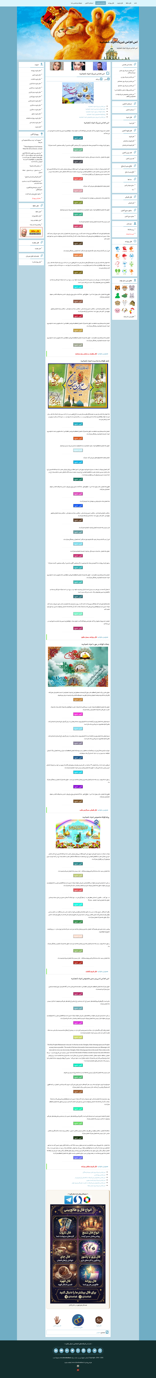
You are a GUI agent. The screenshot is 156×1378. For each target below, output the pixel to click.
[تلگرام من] (94, 1350)
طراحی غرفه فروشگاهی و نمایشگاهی (34, 188)
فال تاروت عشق (36, 113)
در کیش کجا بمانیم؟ (35, 165)
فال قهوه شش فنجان (128, 145)
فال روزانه (111, 2)
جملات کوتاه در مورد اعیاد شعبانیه (95, 111)
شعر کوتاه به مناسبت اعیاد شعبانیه (95, 108)
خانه (135, 2)
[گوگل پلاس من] (67, 1350)
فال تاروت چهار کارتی (35, 92)
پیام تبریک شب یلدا (35, 224)
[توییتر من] (72, 1350)
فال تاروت (120, 2)
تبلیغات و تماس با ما (76, 2)
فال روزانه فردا (36, 261)
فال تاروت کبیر (36, 74)
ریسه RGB (131, 229)
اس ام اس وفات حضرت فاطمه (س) (124, 89)
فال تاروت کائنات (36, 79)
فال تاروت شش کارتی (34, 100)
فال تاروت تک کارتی (35, 83)
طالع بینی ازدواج (129, 171)
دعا (133, 189)
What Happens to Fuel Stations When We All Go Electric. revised (32, 147)
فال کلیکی (131, 202)
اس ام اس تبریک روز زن (127, 76)
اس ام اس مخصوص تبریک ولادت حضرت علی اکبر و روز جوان (88, 1182)
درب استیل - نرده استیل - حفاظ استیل (32, 171)
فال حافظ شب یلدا (36, 220)
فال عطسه (38, 248)
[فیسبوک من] (89, 1350)
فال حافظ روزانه (36, 215)
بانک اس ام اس (100, 2)
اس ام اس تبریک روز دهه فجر (125, 81)
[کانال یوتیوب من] (61, 1350)
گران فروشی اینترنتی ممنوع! (33, 176)
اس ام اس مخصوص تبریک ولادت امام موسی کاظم (126, 95)
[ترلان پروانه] (78, 66)
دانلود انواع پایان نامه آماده (33, 193)
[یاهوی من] (100, 1350)
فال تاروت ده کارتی (35, 109)
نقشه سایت (67, 1362)
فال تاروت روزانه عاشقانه (33, 118)
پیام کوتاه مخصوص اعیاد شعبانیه (96, 114)
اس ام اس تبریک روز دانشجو (126, 85)
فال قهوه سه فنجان (128, 140)
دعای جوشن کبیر (129, 185)
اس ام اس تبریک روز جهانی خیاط (96, 1185)
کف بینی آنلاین (130, 158)
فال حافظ (128, 2)
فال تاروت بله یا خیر (35, 122)
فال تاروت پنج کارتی (35, 96)
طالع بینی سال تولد (128, 316)
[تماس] (78, 1350)
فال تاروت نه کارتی (35, 105)
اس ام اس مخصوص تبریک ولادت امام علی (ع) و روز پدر (90, 1177)
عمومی (98, 1332)
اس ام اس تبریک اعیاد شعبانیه (118, 42)
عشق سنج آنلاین (129, 216)
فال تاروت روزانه (36, 70)
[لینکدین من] (56, 1350)
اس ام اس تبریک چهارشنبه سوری (95, 1180)
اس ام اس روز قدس (99, 1174)
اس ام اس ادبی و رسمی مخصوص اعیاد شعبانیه (92, 117)
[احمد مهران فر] (100, 66)
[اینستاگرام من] (83, 1350)
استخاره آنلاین (89, 2)
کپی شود (78, 138)
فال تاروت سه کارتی (35, 87)
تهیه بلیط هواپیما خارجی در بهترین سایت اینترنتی (32, 181)
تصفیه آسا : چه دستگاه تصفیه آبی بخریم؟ (32, 141)
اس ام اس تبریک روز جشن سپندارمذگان (94, 1172)
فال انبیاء (131, 123)
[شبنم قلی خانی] (57, 66)
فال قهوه (131, 136)
